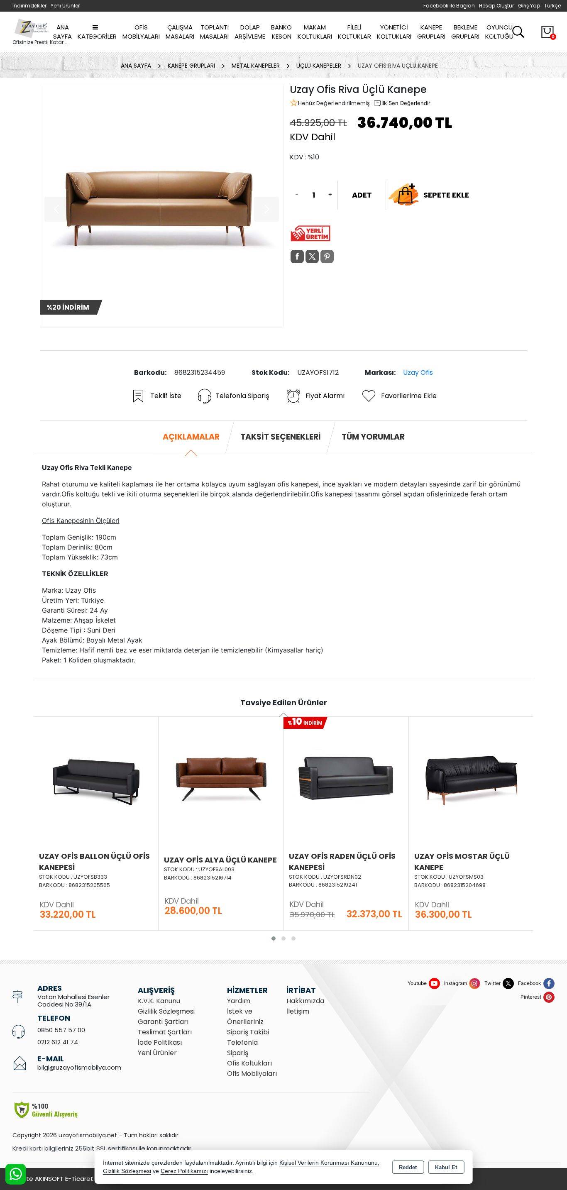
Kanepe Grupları (431, 32)
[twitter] (312, 256)
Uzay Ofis (418, 372)
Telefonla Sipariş (242, 396)
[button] (274, 938)
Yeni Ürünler (157, 1053)
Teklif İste (165, 396)
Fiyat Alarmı (325, 396)
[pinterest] (327, 256)
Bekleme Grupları (465, 32)
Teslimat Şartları (165, 1032)
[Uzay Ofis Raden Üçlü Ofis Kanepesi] (221, 778)
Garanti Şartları (163, 1021)
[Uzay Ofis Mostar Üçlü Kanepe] (346, 778)
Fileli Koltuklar (354, 32)
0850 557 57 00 (61, 1030)
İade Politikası (160, 1042)
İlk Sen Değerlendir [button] (405, 103)
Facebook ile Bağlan (449, 5)
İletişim (297, 1011)
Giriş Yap (529, 5)
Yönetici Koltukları (394, 32)
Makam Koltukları (315, 32)
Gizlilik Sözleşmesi (166, 1011)
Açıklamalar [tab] (191, 436)
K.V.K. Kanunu (159, 1001)
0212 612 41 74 (57, 1042)
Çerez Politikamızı (184, 1171)
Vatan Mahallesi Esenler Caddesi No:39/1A (73, 1000)
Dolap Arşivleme (250, 32)
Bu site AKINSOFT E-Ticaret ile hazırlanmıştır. (78, 1178)
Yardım (238, 1001)
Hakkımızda (305, 1001)
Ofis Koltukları (249, 1063)
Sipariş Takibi (248, 1032)
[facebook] (297, 256)
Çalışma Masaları (180, 32)
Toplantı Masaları (214, 32)
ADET (362, 195)
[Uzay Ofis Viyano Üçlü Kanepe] (471, 778)
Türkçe (552, 5)
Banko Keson (281, 32)
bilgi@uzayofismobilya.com (79, 1067)
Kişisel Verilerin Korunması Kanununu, (329, 1163)
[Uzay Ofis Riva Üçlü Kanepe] (161, 205)
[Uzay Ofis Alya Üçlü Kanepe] (96, 778)
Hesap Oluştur (496, 5)
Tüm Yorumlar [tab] (373, 436)
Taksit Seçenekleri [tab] (280, 436)
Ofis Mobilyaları (141, 32)
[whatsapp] (342, 256)
